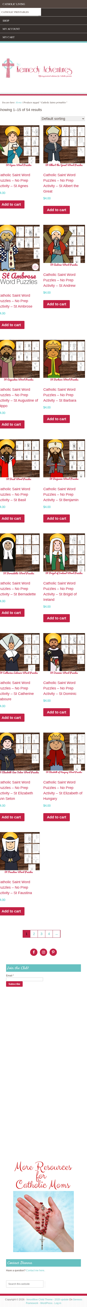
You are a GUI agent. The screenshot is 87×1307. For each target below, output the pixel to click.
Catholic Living (14, 4)
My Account (11, 29)
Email (10, 975)
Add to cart (56, 210)
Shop (6, 20)
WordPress (46, 1303)
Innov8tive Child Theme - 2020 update (48, 1299)
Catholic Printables (15, 12)
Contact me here (35, 1270)
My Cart (9, 37)
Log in (57, 1303)
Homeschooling (14, 12)
